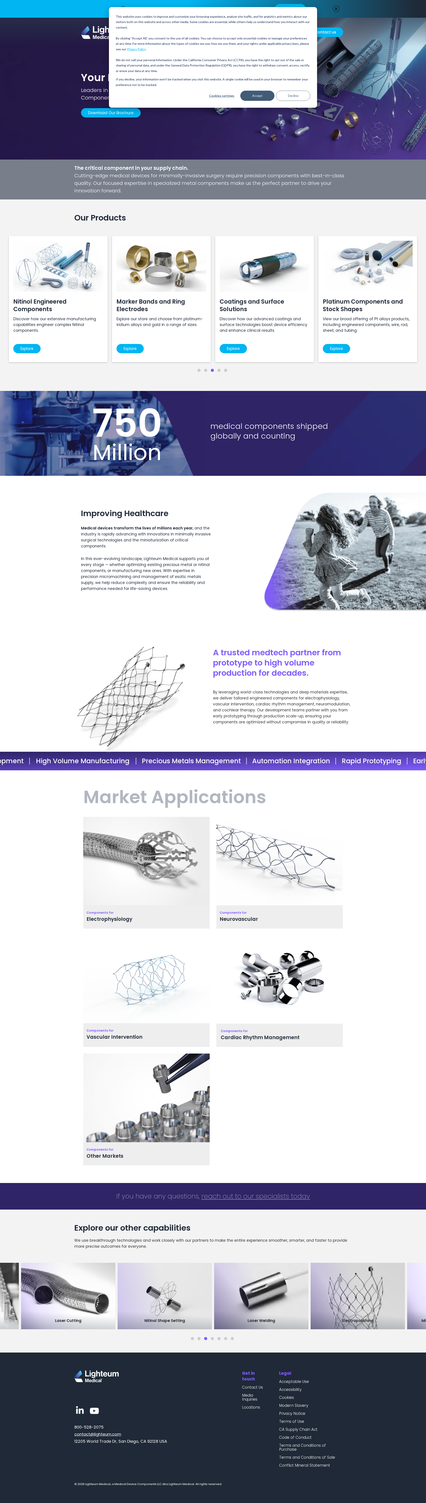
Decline (293, 96)
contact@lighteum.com (97, 1434)
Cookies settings (221, 96)
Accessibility (290, 1390)
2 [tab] (205, 370)
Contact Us (252, 1387)
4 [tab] (219, 370)
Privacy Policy (136, 49)
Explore (27, 348)
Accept (257, 96)
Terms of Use (291, 1421)
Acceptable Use (294, 1382)
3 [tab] (212, 370)
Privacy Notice (292, 1413)
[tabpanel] (58, 299)
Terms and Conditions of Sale (307, 1457)
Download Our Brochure (111, 112)
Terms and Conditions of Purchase (302, 1447)
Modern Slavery (293, 1405)
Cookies (286, 1398)
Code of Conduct (295, 1437)
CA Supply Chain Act (298, 1429)
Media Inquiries (249, 1397)
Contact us (325, 32)
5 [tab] (225, 370)
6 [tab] (225, 1338)
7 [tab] (232, 1338)
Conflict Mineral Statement (304, 1465)
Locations (251, 1407)
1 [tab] (199, 370)
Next (419, 1296)
